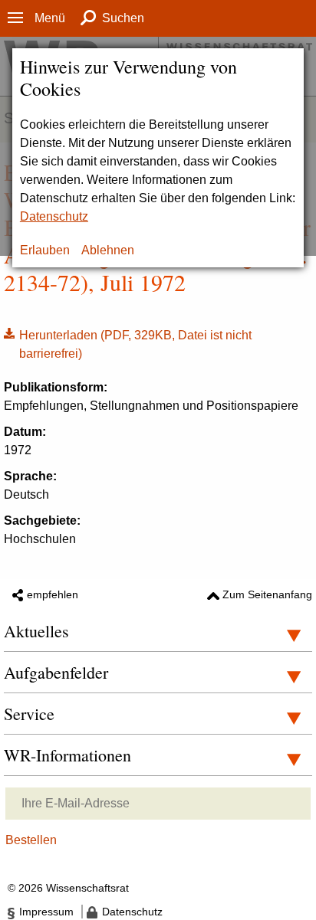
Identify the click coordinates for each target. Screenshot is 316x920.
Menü (50, 18)
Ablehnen (107, 250)
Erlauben (45, 250)
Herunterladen (128, 343)
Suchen (123, 18)
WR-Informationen (67, 755)
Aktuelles (36, 631)
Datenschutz (54, 216)
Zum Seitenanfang (267, 594)
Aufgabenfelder (56, 672)
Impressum (46, 911)
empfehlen (52, 594)
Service (29, 713)
